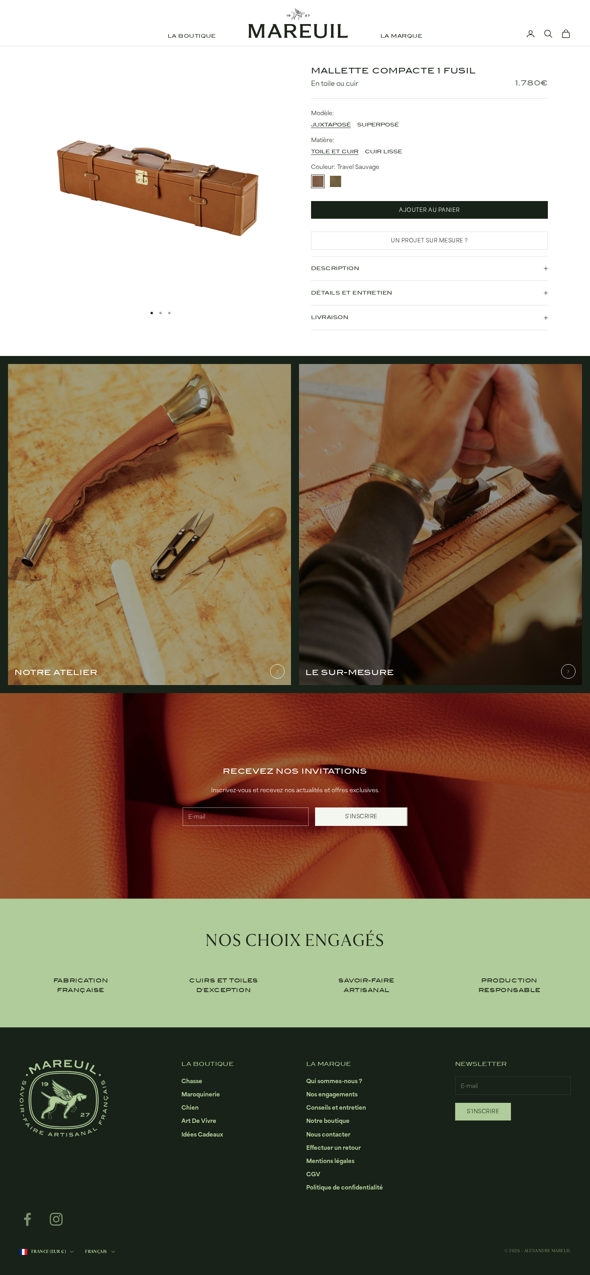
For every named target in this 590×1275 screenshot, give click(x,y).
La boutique (192, 36)
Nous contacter (328, 1134)
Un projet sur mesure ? (429, 240)
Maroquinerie (200, 1094)
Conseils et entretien (336, 1107)
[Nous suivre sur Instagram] (56, 1219)
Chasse (191, 1081)
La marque (401, 36)
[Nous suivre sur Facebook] (27, 1219)
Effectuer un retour (333, 1147)
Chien (190, 1107)
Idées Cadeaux (202, 1134)
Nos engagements (332, 1094)
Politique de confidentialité (344, 1187)
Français (96, 1251)
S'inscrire (361, 816)
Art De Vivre (198, 1120)
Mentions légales (330, 1160)
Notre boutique (328, 1120)
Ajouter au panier (429, 210)
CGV (313, 1174)
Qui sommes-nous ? (334, 1081)
